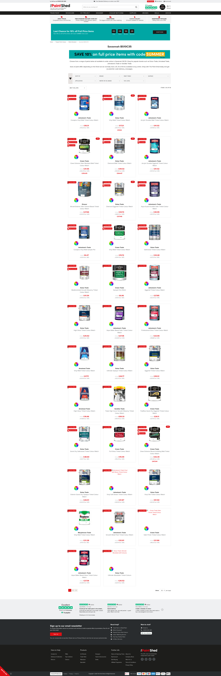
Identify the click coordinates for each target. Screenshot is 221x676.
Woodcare (83, 659)
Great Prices (62, 19)
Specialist (82, 662)
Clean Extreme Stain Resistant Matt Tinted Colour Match (84, 163)
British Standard (73, 42)
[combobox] (110, 7)
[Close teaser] (11, 674)
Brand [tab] (101, 76)
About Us (128, 654)
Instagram (146, 659)
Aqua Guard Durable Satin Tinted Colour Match (154, 206)
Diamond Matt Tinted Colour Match (119, 162)
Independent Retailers (159, 19)
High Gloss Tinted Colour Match (84, 329)
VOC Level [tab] (127, 81)
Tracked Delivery (86, 19)
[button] (5, 671)
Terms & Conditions (131, 662)
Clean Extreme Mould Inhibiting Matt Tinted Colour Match (154, 451)
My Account (168, 1)
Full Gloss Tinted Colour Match (119, 450)
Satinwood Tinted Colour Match (154, 248)
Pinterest (153, 659)
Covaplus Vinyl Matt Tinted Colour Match (84, 119)
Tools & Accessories (100, 657)
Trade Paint (83, 657)
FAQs (66, 654)
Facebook (142, 659)
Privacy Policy (81, 638)
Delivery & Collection (56, 657)
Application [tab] (78, 81)
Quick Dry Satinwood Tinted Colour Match (84, 450)
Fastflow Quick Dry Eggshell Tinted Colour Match (154, 411)
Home (51, 42)
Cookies (65, 674)
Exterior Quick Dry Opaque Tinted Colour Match (84, 494)
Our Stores (159, 1)
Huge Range (110, 19)
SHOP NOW (159, 32)
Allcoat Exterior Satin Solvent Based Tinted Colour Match (84, 206)
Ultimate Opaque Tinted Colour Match (119, 370)
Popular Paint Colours (61, 42)
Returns (53, 659)
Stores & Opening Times (117, 654)
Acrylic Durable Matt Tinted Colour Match (155, 119)
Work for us (129, 659)
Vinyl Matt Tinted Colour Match (119, 119)
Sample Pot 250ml (119, 289)
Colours (67, 659)
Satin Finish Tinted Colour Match (155, 534)
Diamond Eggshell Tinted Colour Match (119, 205)
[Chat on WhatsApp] (146, 634)
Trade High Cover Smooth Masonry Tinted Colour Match (119, 411)
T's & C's (77, 674)
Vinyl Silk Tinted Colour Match (155, 493)
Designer (97, 654)
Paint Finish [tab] (127, 76)
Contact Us (54, 654)
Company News (130, 657)
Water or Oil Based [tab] (105, 81)
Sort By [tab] (77, 76)
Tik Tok (150, 659)
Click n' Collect (135, 19)
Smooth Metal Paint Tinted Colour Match (119, 534)
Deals (96, 659)
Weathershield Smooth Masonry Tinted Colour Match (84, 290)
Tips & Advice (69, 657)
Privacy (71, 674)
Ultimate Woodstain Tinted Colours (119, 574)
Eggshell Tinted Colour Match (155, 289)
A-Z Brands (83, 654)
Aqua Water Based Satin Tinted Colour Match (119, 330)
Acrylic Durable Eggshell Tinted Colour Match (155, 163)
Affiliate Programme (116, 662)
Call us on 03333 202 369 (58, 1)
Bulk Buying (150, 1)
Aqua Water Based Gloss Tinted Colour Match (84, 575)
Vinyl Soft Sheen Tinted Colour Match (119, 493)
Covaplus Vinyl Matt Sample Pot (84, 248)
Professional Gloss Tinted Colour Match (154, 329)
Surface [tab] (150, 76)
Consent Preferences (56, 674)
